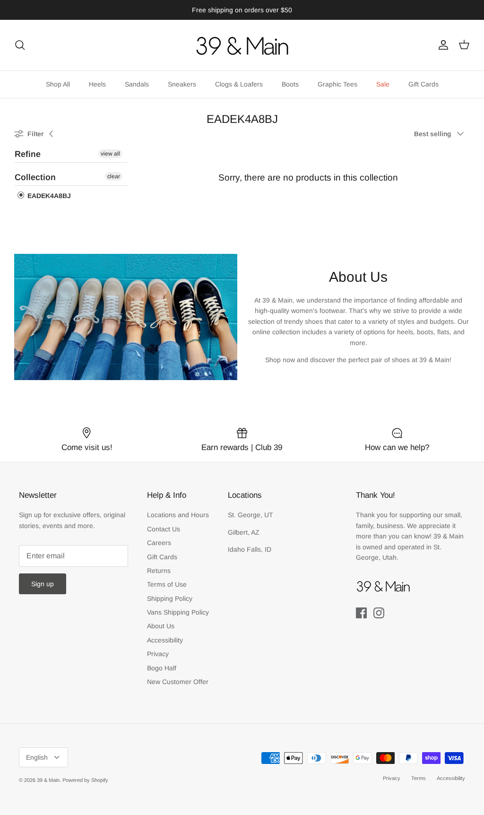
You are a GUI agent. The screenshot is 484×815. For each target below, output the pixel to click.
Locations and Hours (178, 515)
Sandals (137, 84)
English (37, 757)
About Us (160, 626)
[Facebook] (361, 612)
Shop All (58, 84)
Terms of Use (167, 584)
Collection (35, 177)
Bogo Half (161, 668)
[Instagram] (378, 612)
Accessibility (165, 640)
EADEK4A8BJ (48, 195)
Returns (159, 570)
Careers (159, 542)
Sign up (42, 584)
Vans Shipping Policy (178, 612)
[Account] (441, 45)
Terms (418, 778)
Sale (382, 84)
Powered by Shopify (85, 780)
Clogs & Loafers (239, 84)
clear (113, 176)
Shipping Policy (169, 598)
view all (110, 153)
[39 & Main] (242, 45)
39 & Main (48, 780)
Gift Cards (423, 84)
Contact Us (163, 529)
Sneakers (182, 84)
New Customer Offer (177, 681)
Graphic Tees (337, 84)
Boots (290, 84)
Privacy (158, 654)
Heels (97, 84)
